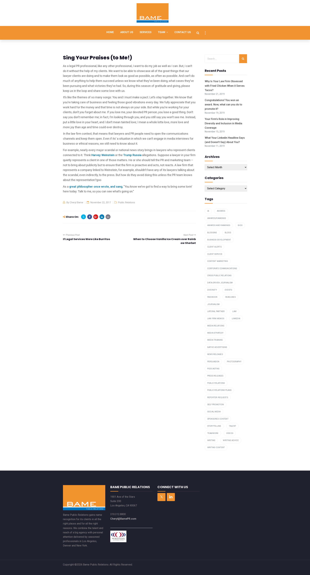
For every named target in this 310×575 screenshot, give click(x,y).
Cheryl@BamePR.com (123, 518)
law (234, 311)
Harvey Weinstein (102, 155)
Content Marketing (217, 261)
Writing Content (216, 447)
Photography (234, 361)
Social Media (214, 412)
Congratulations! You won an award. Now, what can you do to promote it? (223, 104)
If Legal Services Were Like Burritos (86, 239)
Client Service (214, 254)
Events (228, 290)
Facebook (212, 297)
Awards (221, 211)
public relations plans (219, 390)
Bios (240, 225)
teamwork (212, 433)
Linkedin (236, 318)
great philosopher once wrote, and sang (95, 186)
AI (208, 211)
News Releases (215, 354)
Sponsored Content (217, 419)
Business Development (219, 240)
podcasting (213, 369)
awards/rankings (216, 218)
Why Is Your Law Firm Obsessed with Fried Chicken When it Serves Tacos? (225, 86)
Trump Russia (132, 155)
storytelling (214, 426)
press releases (215, 376)
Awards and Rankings (218, 225)
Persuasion (213, 361)
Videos (229, 433)
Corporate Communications (222, 268)
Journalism (213, 304)
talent (232, 426)
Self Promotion (215, 404)
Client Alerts (214, 247)
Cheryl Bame (76, 202)
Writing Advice (231, 440)
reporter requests (217, 397)
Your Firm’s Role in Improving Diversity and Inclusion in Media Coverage (223, 123)
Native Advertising (217, 347)
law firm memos (215, 318)
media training (215, 340)
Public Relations (126, 202)
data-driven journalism (220, 283)
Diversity (212, 290)
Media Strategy (215, 333)
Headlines (230, 297)
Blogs (228, 232)
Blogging (212, 232)
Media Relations (215, 326)
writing (211, 440)
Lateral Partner (216, 311)
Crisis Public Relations (219, 275)
